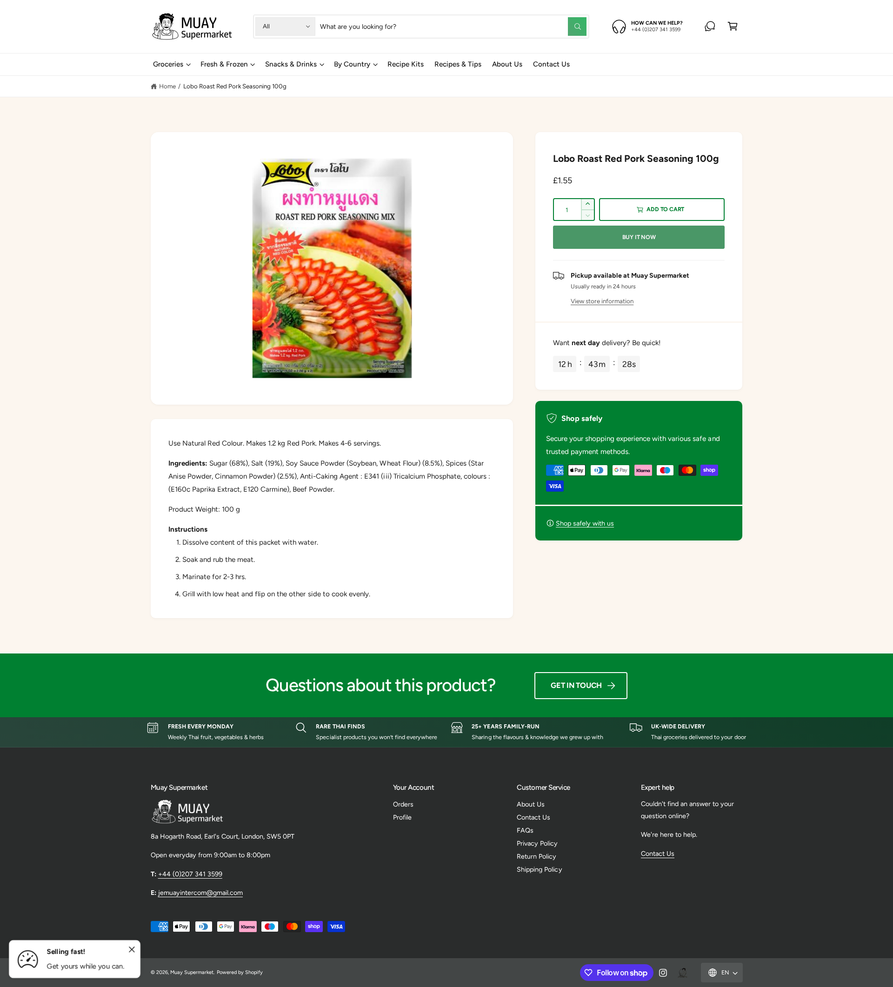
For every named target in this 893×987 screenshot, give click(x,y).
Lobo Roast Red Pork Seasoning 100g (235, 86)
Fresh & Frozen (223, 64)
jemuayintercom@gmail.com (200, 892)
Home (167, 86)
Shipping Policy (539, 869)
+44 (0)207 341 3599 (190, 874)
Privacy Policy (537, 843)
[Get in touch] (710, 26)
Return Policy (536, 856)
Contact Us (533, 817)
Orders (403, 804)
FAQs (525, 830)
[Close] (132, 950)
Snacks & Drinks (291, 64)
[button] (732, 26)
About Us (531, 804)
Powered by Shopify (240, 972)
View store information (602, 301)
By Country (352, 64)
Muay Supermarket (191, 972)
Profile (402, 817)
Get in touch (576, 685)
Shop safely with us (585, 523)
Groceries (168, 64)
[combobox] (453, 26)
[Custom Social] (682, 972)
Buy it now (639, 236)
